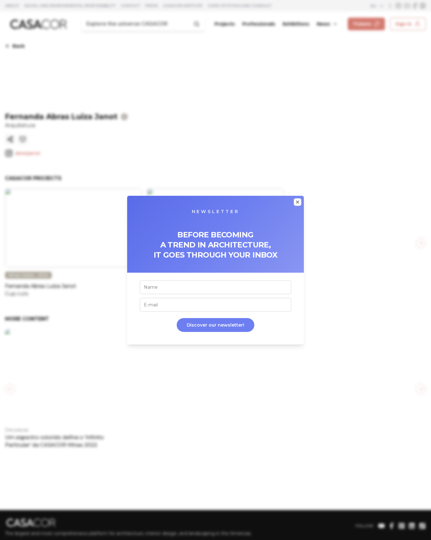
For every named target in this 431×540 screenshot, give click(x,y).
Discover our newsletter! (215, 325)
